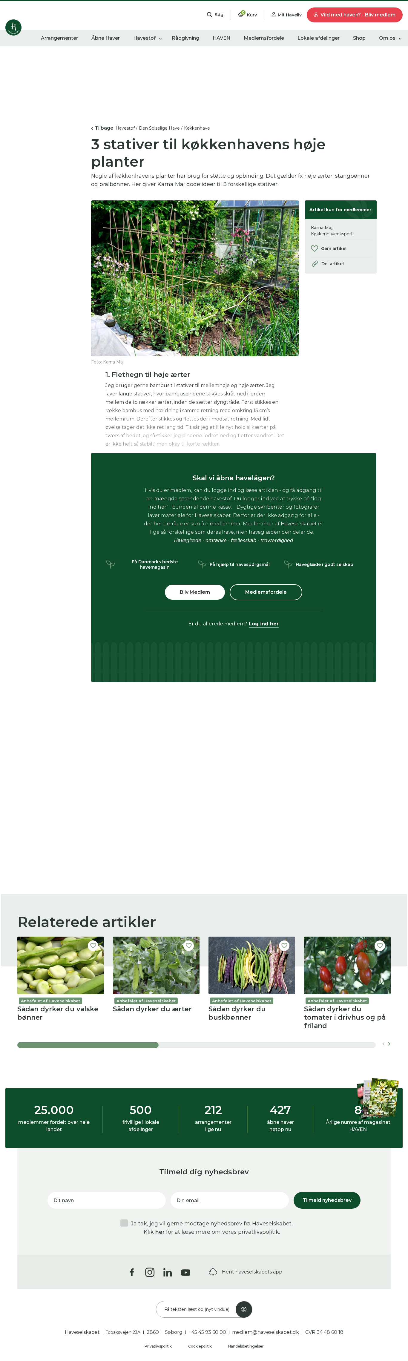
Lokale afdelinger (318, 38)
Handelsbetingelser (246, 1346)
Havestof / (126, 128)
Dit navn (63, 1200)
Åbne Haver (105, 38)
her (160, 1232)
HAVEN (221, 38)
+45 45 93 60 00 (207, 1332)
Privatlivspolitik (159, 1346)
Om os (387, 38)
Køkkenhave (197, 128)
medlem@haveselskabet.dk (265, 1332)
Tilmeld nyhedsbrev (327, 1200)
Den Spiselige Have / (160, 128)
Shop (359, 38)
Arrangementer (59, 38)
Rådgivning (185, 38)
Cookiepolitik (200, 1346)
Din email (188, 1200)
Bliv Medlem (195, 592)
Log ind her (264, 624)
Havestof (144, 38)
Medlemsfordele (264, 38)
